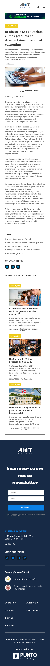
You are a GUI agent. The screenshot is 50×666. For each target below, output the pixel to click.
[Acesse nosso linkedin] (19, 558)
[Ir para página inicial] (25, 5)
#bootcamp (17, 239)
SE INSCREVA (26, 507)
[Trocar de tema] (38, 7)
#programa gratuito (14, 253)
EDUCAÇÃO (11, 26)
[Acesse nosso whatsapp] (24, 558)
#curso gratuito (36, 243)
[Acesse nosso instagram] (7, 558)
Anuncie (9, 625)
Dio (42, 104)
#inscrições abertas (14, 250)
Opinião (9, 618)
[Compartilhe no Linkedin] (13, 267)
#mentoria (35, 250)
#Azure (8, 239)
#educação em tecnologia (17, 246)
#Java (27, 250)
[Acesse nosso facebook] (13, 558)
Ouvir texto (12, 91)
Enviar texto (32, 602)
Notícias (9, 610)
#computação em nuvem (16, 243)
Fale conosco (33, 610)
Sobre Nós (10, 602)
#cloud (27, 239)
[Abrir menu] (7, 7)
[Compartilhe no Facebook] (7, 267)
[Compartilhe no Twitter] (18, 267)
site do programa (26, 119)
